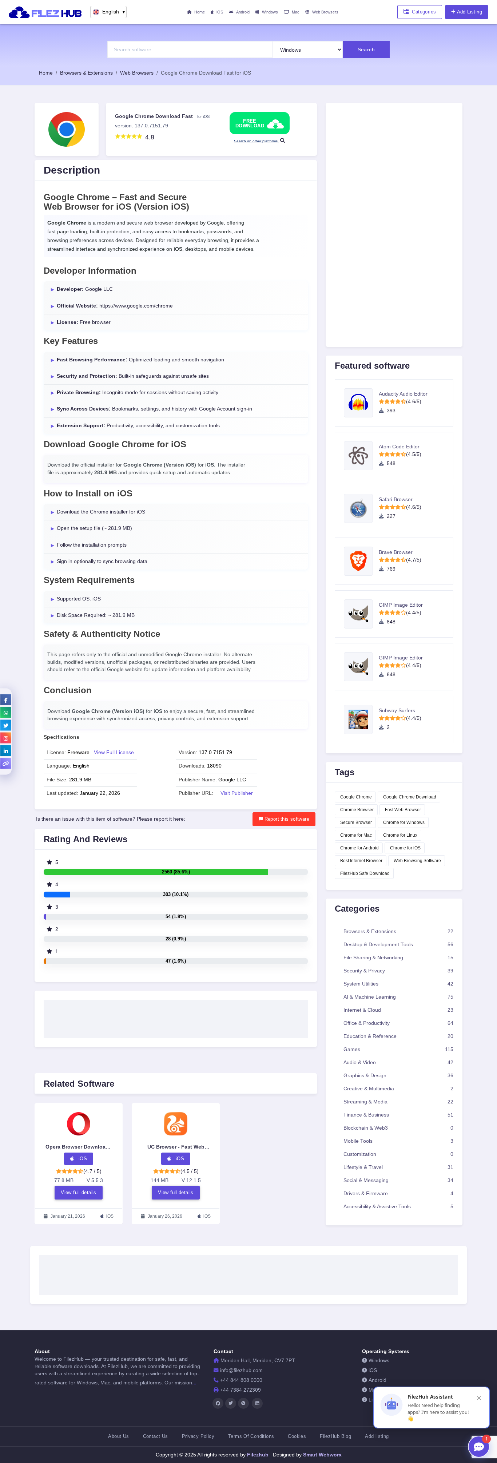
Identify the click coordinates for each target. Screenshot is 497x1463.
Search (366, 49)
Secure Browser (356, 822)
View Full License (114, 752)
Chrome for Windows (404, 822)
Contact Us (155, 1436)
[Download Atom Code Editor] (361, 455)
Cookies (297, 1436)
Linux (375, 1400)
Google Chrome (356, 797)
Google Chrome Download (409, 797)
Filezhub (257, 1455)
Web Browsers (325, 12)
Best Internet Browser (361, 860)
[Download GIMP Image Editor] (361, 614)
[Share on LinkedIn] (5, 750)
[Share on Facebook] (5, 699)
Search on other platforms (256, 141)
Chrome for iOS (405, 848)
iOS (219, 12)
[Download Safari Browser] (361, 508)
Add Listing (469, 12)
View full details (78, 1192)
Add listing (377, 1436)
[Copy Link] (5, 763)
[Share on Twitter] (5, 725)
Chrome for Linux (400, 835)
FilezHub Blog (335, 1436)
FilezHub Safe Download (365, 873)
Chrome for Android (359, 848)
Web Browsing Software (417, 860)
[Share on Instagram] (5, 738)
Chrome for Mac (356, 835)
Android (243, 12)
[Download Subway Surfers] (361, 719)
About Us (118, 1436)
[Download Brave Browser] (361, 561)
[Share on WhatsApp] (5, 712)
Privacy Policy (198, 1436)
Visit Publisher (236, 793)
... (194, 1382)
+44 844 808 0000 (241, 1380)
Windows (270, 12)
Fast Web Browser (403, 809)
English (114, 12)
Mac (295, 12)
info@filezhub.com (241, 1370)
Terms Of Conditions (251, 1436)
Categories (424, 12)
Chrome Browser (357, 809)
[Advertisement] (175, 1016)
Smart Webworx (322, 1455)
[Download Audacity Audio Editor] (361, 402)
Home (199, 12)
